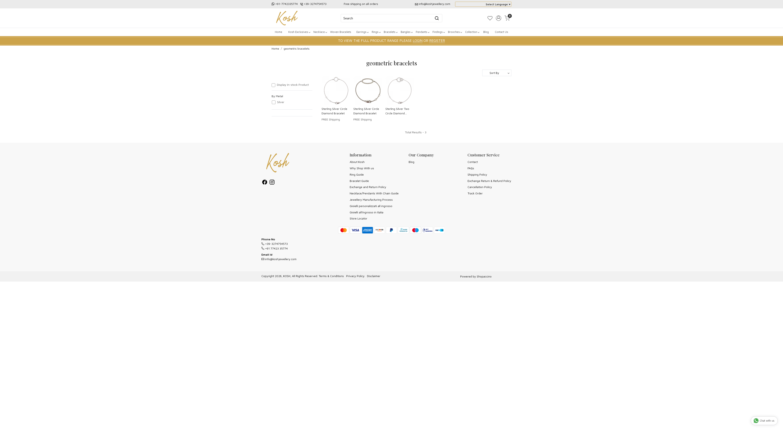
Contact (473, 162)
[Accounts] (498, 18)
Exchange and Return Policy (368, 187)
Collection (471, 31)
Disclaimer (373, 276)
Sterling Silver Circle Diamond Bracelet (334, 111)
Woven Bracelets (340, 31)
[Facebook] (264, 182)
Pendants (421, 31)
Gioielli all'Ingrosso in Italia (366, 212)
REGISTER (437, 41)
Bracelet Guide (359, 181)
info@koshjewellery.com (434, 4)
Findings (437, 31)
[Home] (287, 18)
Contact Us (501, 31)
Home (278, 31)
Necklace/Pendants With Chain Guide (374, 193)
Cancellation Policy (480, 187)
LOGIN (417, 41)
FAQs (471, 168)
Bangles (405, 31)
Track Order (475, 193)
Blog (486, 31)
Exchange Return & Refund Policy (489, 181)
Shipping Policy (477, 174)
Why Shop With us (362, 168)
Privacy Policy (355, 276)
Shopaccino (484, 276)
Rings (375, 31)
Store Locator (358, 218)
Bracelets (389, 31)
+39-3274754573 (315, 4)
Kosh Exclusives (298, 31)
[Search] (436, 18)
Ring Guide (357, 174)
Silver (280, 102)
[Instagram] (272, 182)
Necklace (319, 31)
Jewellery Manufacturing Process (371, 199)
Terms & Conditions (331, 276)
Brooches (454, 31)
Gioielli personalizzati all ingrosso (371, 206)
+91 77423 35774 (276, 248)
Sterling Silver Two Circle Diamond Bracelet (397, 111)
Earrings (361, 31)
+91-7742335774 (286, 4)
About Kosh (357, 162)
